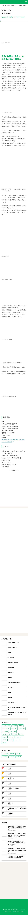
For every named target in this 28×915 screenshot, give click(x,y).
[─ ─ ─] (26, 2)
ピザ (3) (4, 740)
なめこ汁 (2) (13, 731)
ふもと (23, 17)
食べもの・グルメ (7, 10)
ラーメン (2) (18, 737)
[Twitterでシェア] (14, 473)
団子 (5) (20, 725)
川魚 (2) (4, 737)
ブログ (12, 5)
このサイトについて (7, 909)
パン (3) (10, 740)
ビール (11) (5, 731)
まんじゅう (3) (6, 728)
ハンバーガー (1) (6, 734)
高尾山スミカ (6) (6, 725)
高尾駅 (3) (18, 756)
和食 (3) (4, 742)
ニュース (16, 5)
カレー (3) (10, 737)
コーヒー (18, 17)
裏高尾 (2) (5, 756)
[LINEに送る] (17, 473)
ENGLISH (23, 909)
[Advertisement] (14, 49)
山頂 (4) (18, 753)
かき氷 (9, 17)
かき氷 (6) (14, 728)
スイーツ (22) (21, 728)
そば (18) (15, 725)
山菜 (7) (21, 734)
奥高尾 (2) (11, 756)
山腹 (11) (12, 753)
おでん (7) (15, 734)
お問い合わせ (16, 909)
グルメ (20, 5)
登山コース (7, 5)
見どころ (25, 5)
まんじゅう (4, 17)
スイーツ (13, 17)
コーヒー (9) (17, 740)
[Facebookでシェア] (10, 473)
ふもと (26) (5, 753)
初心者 (3, 5)
